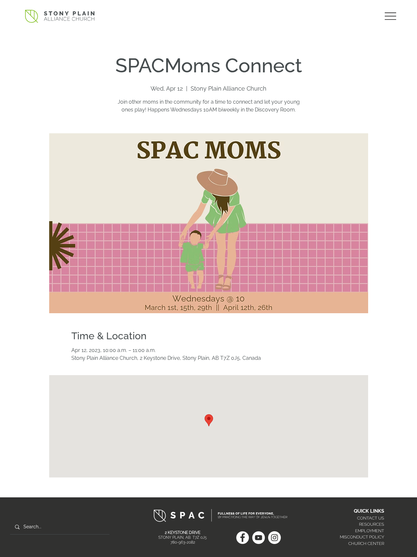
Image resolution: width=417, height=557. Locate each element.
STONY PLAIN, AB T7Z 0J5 (182, 537)
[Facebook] (242, 537)
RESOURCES (371, 524)
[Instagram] (274, 537)
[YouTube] (258, 537)
